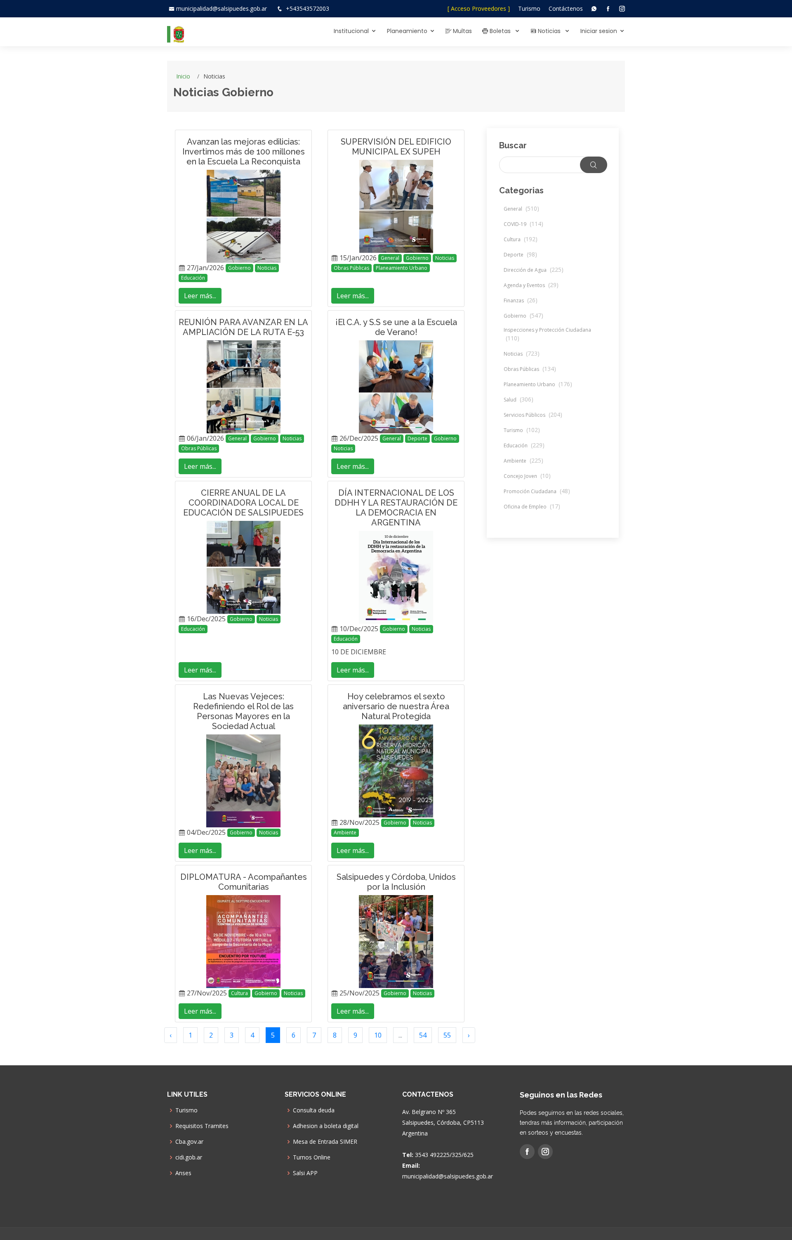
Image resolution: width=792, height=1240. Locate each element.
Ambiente (345, 832)
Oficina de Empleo (532, 506)
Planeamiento (407, 31)
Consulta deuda (314, 1110)
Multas (461, 31)
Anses (183, 1173)
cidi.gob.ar (188, 1157)
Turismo (529, 8)
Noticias (549, 31)
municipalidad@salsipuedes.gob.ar (221, 8)
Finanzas (520, 300)
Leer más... (200, 295)
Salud (518, 399)
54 (423, 1035)
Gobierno (239, 267)
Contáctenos (566, 8)
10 (378, 1035)
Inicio (183, 76)
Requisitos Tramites (202, 1126)
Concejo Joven (527, 476)
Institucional (351, 31)
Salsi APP (305, 1173)
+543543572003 (307, 8)
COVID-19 (523, 224)
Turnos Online (311, 1157)
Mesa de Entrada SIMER (325, 1142)
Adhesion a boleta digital (325, 1126)
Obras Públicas (351, 267)
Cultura (239, 993)
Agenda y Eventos (531, 285)
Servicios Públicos (533, 414)
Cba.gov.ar (189, 1142)
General (390, 257)
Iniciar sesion (598, 31)
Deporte (417, 438)
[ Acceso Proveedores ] (479, 8)
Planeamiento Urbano (401, 267)
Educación (193, 277)
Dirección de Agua (533, 269)
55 (447, 1035)
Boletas (500, 31)
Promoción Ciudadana (537, 491)
